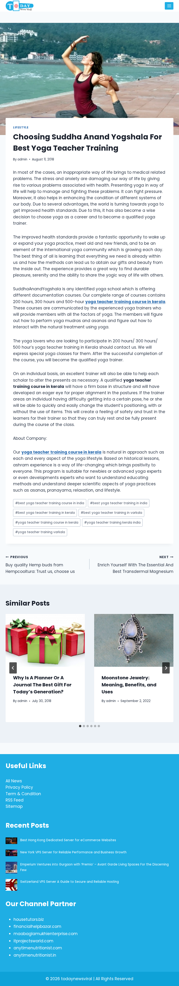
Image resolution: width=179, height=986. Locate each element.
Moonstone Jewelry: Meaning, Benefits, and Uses (129, 684)
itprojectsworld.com (33, 941)
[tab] (80, 726)
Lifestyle (20, 127)
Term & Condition (23, 794)
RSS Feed (15, 800)
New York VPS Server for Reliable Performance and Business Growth (73, 852)
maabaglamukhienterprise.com (46, 933)
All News (14, 781)
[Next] (166, 668)
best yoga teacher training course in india (49, 503)
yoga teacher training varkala (40, 532)
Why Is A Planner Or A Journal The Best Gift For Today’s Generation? (42, 684)
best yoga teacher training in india (118, 503)
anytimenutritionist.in (35, 955)
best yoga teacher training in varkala (111, 513)
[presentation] (45, 640)
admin (22, 159)
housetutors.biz (29, 919)
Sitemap (14, 806)
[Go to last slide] (13, 668)
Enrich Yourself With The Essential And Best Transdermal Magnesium (135, 564)
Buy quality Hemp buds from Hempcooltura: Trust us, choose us (40, 564)
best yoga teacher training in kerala (45, 513)
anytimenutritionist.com (38, 948)
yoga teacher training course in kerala (46, 522)
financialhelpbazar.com (37, 926)
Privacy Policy (19, 787)
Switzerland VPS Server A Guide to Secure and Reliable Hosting (69, 882)
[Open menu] (169, 5)
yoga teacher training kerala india (112, 522)
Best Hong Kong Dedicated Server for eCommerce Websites (68, 840)
